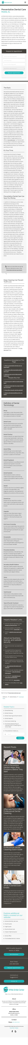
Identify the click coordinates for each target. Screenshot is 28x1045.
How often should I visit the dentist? (14, 390)
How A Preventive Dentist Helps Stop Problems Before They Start (13, 768)
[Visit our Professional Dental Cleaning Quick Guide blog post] (14, 845)
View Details (17, 680)
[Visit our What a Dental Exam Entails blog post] (14, 883)
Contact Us (14, 981)
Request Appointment (14, 967)
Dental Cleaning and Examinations (13, 715)
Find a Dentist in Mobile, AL (11, 731)
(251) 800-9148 (11, 140)
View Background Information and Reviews (12, 676)
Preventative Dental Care (14, 693)
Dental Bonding (9, 710)
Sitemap (16, 1027)
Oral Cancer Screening (10, 721)
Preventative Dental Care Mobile (14, 270)
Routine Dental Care (10, 929)
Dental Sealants (9, 718)
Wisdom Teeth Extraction (11, 932)
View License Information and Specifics (13, 666)
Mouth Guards (8, 924)
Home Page (17, 629)
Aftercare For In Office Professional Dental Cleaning (13, 811)
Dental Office (8, 936)
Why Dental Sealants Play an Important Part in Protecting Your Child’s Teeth (13, 725)
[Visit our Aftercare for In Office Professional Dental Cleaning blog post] (14, 807)
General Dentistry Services (11, 921)
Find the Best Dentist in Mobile (12, 938)
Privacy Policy (12, 1027)
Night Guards (8, 926)
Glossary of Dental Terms (11, 625)
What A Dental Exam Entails (12, 886)
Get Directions (14, 954)
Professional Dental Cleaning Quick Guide (13, 848)
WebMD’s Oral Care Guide (15, 632)
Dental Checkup (9, 713)
